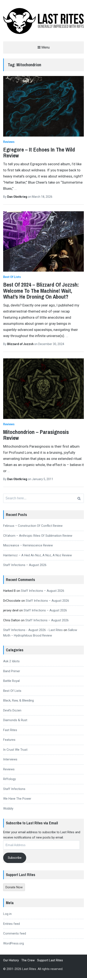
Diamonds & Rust (15, 720)
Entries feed (11, 924)
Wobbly (8, 808)
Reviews (9, 142)
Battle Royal (11, 681)
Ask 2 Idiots (11, 661)
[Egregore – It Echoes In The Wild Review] (43, 106)
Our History (11, 960)
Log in (7, 914)
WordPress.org (13, 943)
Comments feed (14, 933)
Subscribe (15, 858)
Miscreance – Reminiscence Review (28, 545)
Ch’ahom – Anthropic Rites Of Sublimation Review (37, 536)
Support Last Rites (50, 960)
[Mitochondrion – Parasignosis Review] (43, 388)
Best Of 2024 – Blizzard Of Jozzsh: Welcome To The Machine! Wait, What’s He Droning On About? (41, 290)
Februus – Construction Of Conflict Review (33, 526)
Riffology (9, 779)
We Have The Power (17, 799)
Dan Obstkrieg (17, 196)
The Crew (28, 960)
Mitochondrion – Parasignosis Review (36, 435)
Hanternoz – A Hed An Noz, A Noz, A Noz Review (37, 555)
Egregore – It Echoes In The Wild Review (39, 152)
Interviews (10, 759)
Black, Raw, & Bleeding (18, 700)
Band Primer (11, 671)
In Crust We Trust (15, 750)
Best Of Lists (12, 277)
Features (9, 740)
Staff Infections (14, 789)
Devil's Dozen (12, 710)
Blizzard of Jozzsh (20, 344)
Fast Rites (10, 730)
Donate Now (14, 887)
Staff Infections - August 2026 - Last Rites (33, 630)
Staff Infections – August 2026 (24, 565)
